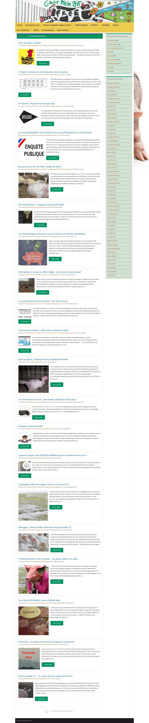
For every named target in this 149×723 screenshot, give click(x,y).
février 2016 (111, 202)
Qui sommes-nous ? (32, 25)
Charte (36, 30)
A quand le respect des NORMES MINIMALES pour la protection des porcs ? (53, 455)
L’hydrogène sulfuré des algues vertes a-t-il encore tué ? (43, 484)
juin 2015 (110, 225)
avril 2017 (110, 160)
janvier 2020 (111, 95)
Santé (61, 236)
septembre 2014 (112, 248)
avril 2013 (110, 275)
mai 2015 (110, 229)
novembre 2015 (112, 210)
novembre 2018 (112, 121)
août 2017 (110, 148)
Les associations (23, 30)
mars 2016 (110, 198)
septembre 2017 (112, 145)
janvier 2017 (111, 168)
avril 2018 (110, 129)
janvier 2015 (111, 241)
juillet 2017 (110, 152)
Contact (116, 25)
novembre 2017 (112, 137)
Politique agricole (65, 45)
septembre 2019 (112, 102)
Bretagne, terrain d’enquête (30, 426)
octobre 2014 (111, 244)
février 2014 (111, 271)
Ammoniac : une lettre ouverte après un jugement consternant (46, 642)
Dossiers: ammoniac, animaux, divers (57, 25)
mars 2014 (110, 268)
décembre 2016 (112, 171)
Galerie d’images (81, 25)
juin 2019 (110, 106)
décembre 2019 (112, 98)
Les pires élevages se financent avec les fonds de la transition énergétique (51, 234)
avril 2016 (110, 194)
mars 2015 (110, 237)
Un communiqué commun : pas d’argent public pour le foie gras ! (47, 399)
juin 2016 (110, 191)
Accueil (19, 25)
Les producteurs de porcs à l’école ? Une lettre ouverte (43, 301)
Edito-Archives (63, 30)
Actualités (105, 25)
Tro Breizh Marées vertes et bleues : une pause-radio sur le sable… (48, 559)
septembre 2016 (112, 183)
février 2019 (111, 114)
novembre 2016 (112, 175)
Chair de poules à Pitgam (29, 43)
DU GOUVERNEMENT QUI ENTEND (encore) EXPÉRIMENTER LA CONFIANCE (55, 133)
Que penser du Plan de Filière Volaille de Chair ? (40, 167)
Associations (28, 45)
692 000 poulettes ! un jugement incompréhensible (41, 205)
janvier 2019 (111, 118)
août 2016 (110, 187)
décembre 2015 (112, 206)
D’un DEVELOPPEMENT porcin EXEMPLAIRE (39, 600)
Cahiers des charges (40, 169)
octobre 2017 (111, 141)
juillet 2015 (110, 221)
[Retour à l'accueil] (74, 11)
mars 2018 (110, 133)
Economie (48, 45)
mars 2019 (110, 110)
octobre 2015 (111, 214)
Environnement (55, 45)
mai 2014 (110, 260)
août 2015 (110, 218)
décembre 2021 (112, 83)
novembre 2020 (112, 87)
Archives (94, 25)
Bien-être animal (37, 45)
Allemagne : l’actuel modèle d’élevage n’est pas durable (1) (44, 527)
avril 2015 (110, 233)
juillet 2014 (110, 256)
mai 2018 (110, 125)
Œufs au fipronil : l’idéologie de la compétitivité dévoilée (43, 359)
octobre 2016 (111, 179)
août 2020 (110, 91)
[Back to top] (144, 718)
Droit (43, 45)
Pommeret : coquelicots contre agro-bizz (36, 103)
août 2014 (110, 252)
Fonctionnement (48, 30)
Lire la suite (43, 63)
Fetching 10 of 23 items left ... (62, 711)
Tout (72, 45)
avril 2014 (110, 264)
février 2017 (111, 164)
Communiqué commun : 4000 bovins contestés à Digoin (43, 330)
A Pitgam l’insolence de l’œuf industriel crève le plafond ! (43, 72)
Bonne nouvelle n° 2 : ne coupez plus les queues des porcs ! (45, 676)
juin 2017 (110, 156)
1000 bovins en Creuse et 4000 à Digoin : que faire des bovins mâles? (49, 272)
